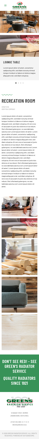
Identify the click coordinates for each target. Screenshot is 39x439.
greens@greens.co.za (19, 425)
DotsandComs (28, 436)
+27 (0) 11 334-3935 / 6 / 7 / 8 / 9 (19, 422)
